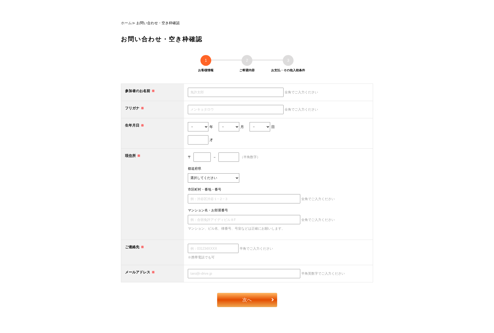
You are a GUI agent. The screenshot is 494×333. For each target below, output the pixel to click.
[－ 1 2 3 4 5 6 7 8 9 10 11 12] (229, 126)
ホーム (126, 23)
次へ (247, 299)
